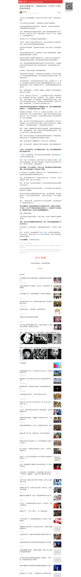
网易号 (25, 1)
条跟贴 (40, 268)
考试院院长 (41, 234)
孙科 (21, 23)
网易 (20, 1)
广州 (57, 81)
